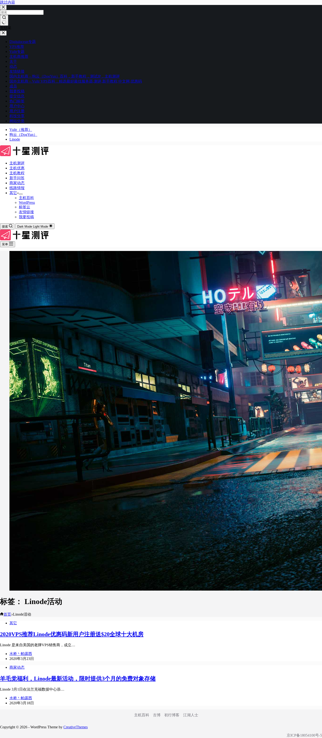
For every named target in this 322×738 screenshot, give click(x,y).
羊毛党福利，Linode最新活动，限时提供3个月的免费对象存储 (78, 678)
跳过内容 (7, 2)
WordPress (27, 202)
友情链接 (26, 212)
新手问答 (17, 178)
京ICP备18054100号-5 (304, 735)
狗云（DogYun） (23, 135)
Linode (14, 139)
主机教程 (17, 173)
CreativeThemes (75, 727)
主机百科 (26, 198)
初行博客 (171, 715)
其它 (13, 193)
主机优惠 (17, 168)
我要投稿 (26, 217)
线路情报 (17, 188)
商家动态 (17, 183)
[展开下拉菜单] (21, 194)
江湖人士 (190, 715)
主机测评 (17, 163)
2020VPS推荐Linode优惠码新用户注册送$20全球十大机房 (72, 634)
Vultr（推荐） (20, 130)
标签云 (24, 207)
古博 (157, 715)
